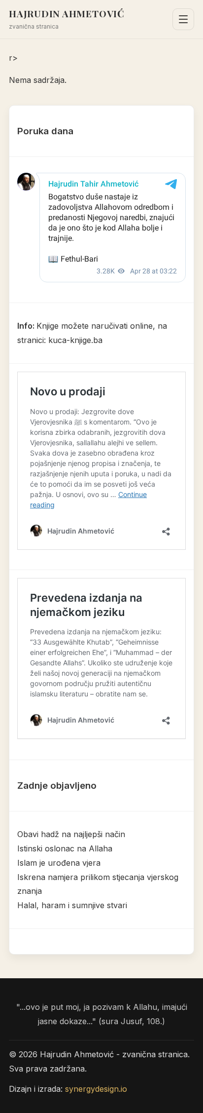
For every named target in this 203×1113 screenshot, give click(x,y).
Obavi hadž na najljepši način (71, 834)
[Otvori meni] (183, 19)
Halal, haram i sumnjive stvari (72, 905)
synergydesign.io (96, 1089)
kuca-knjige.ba (75, 340)
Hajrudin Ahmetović (67, 13)
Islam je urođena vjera (59, 863)
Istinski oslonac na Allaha (64, 848)
